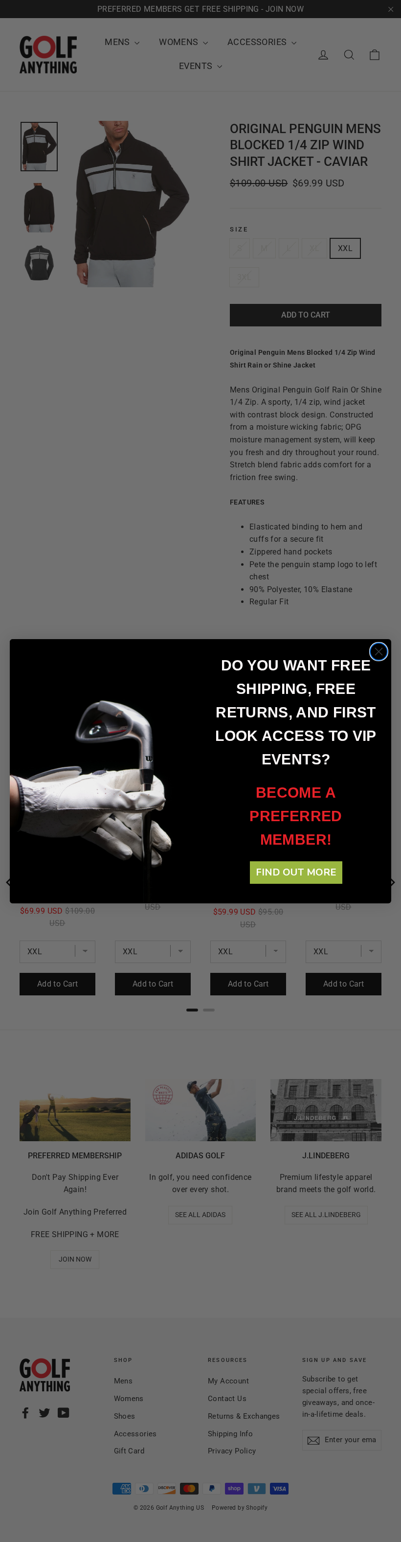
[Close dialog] (378, 651)
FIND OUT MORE (296, 872)
